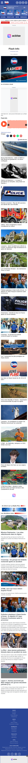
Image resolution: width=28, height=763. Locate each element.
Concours (14, 731)
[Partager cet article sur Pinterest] (14, 136)
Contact (14, 712)
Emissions (14, 730)
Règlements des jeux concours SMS (14, 748)
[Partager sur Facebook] (7, 136)
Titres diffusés (14, 715)
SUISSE (21, 22)
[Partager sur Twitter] (10, 136)
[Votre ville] (17, 2)
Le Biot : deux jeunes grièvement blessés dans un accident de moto (14, 651)
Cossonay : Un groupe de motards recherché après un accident (14, 560)
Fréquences (14, 716)
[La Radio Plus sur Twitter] (12, 754)
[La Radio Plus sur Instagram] (19, 754)
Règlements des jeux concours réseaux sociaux (14, 747)
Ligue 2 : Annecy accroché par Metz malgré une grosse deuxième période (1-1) (13, 682)
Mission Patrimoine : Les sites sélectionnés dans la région (12, 533)
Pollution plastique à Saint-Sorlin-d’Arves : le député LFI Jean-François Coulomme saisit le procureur (13, 617)
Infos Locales (14, 722)
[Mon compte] (26, 2)
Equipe (14, 713)
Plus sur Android (14, 743)
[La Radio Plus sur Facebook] (8, 754)
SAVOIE (12, 22)
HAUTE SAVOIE (5, 22)
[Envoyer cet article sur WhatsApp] (17, 136)
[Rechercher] (23, 2)
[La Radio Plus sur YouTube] (15, 754)
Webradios (23, 17)
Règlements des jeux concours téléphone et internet (14, 750)
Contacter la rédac (14, 724)
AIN (17, 22)
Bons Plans (10, 17)
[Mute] (24, 7)
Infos (17, 17)
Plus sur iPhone (14, 741)
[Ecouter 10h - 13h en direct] (14, 509)
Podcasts (14, 735)
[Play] (1, 12)
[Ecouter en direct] (20, 2)
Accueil (3, 17)
